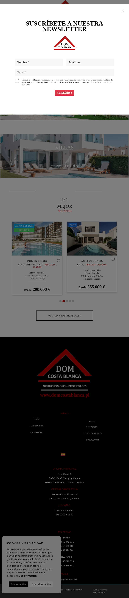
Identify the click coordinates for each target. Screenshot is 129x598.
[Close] (122, 10)
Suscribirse (64, 92)
